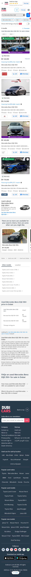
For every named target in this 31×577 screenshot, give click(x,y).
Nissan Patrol (23, 492)
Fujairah (5, 460)
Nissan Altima (9, 500)
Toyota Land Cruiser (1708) (10, 269)
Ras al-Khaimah (16, 460)
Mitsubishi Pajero (10, 513)
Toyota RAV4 (16, 536)
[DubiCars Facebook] (7, 549)
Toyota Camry (21, 496)
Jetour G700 (15, 527)
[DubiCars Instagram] (11, 549)
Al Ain (16, 455)
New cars (17, 433)
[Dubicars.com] (15, 409)
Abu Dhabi (9, 455)
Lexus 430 (23, 513)
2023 (3, 34)
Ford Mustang (8, 505)
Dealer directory (6, 446)
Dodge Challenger (21, 531)
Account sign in (6, 440)
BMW (4, 478)
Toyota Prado (9, 496)
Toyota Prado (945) (7, 276)
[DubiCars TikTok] (20, 549)
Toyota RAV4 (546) (7, 282)
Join (27, 420)
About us (4, 433)
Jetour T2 (5, 523)
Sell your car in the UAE (22, 438)
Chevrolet (5, 482)
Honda (20, 482)
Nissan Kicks (6, 527)
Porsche (26, 482)
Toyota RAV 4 (22, 500)
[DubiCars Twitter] (24, 549)
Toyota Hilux (9, 509)
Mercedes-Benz (13, 473)
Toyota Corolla (22, 505)
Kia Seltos (7, 531)
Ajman (22, 455)
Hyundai (25, 478)
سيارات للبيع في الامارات (22, 440)
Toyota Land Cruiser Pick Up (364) (12, 291)
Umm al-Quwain (15, 464)
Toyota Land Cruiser (9, 492)
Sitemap (17, 427)
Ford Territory (15, 540)
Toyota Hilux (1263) (7, 272)
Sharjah (25, 460)
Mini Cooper (25, 536)
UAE (3, 455)
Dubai (27, 455)
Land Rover (17, 478)
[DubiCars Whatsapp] (28, 549)
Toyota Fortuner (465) (8, 288)
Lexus (27, 473)
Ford (9, 478)
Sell (17, 10)
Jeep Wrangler (21, 509)
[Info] (17, 24)
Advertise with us (6, 443)
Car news (17, 435)
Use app (23, 10)
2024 (11, 34)
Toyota (4, 473)
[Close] (2, 3)
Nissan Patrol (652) (7, 279)
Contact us (4, 430)
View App (26, 3)
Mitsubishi (13, 482)
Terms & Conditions (7, 435)
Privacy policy (5, 438)
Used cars (18, 430)
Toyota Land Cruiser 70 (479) (10, 285)
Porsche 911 (25, 523)
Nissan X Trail (6, 536)
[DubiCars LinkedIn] (3, 549)
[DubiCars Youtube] (16, 549)
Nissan (21, 473)
